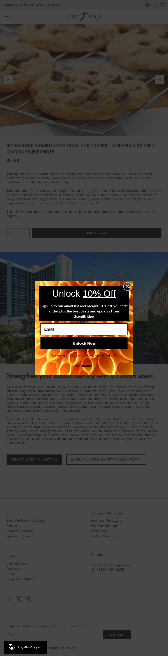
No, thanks (84, 365)
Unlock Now (84, 343)
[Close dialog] (127, 286)
